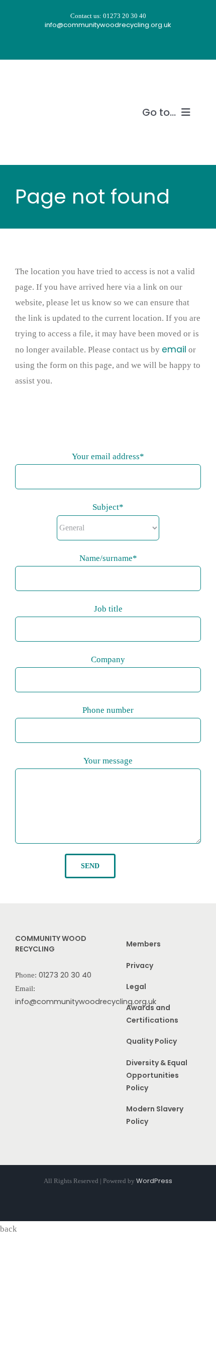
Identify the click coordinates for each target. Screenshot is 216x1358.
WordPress (154, 1181)
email (174, 349)
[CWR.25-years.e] (52, 79)
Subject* (108, 507)
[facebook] (81, 45)
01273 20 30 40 (65, 975)
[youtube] (117, 45)
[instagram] (99, 45)
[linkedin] (135, 45)
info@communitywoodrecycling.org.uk (85, 1002)
